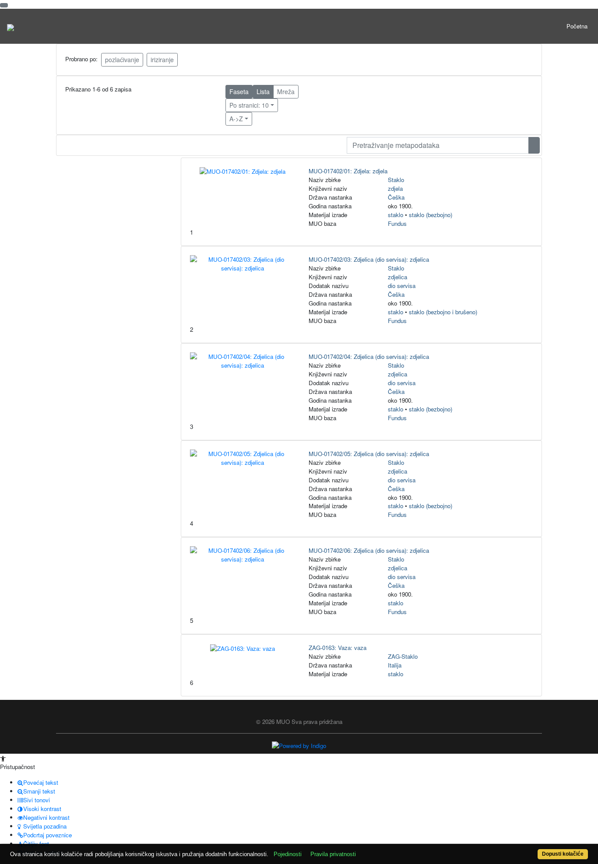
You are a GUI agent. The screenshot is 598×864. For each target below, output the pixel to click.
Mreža (286, 91)
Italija (394, 665)
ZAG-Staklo (403, 656)
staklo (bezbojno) (430, 215)
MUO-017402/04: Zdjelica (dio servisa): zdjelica (369, 356)
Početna (576, 26)
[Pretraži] (534, 145)
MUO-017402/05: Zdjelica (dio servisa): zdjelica (369, 454)
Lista (263, 91)
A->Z (236, 118)
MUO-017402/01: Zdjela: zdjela (348, 171)
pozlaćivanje (122, 59)
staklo (395, 215)
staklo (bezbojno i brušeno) (443, 312)
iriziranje (162, 59)
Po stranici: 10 (249, 105)
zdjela (395, 188)
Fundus (397, 223)
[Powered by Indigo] (299, 745)
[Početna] (10, 26)
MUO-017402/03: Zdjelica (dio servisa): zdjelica (369, 259)
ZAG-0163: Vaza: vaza (337, 647)
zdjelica (397, 277)
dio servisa (401, 285)
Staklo (396, 180)
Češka (396, 197)
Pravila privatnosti (333, 854)
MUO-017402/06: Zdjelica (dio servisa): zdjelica (369, 550)
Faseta (239, 91)
